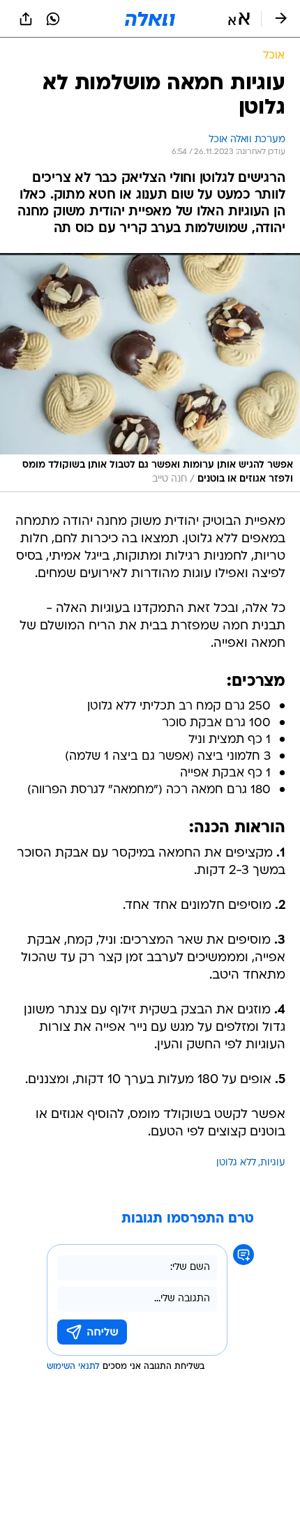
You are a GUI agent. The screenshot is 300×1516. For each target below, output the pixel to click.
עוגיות (272, 1162)
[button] (239, 19)
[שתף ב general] (25, 18)
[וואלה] (150, 19)
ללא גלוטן (236, 1162)
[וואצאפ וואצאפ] (53, 19)
